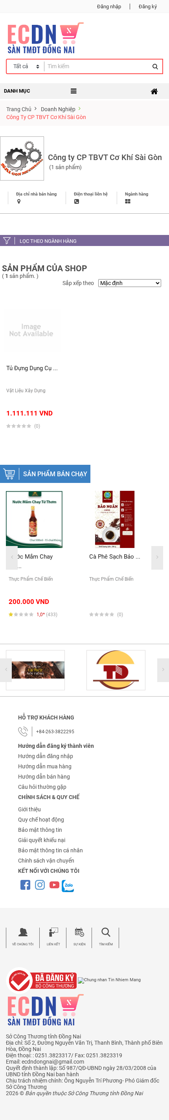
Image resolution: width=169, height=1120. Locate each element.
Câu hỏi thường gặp (42, 787)
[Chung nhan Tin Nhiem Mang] (109, 980)
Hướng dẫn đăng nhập (45, 756)
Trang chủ (18, 109)
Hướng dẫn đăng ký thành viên (56, 746)
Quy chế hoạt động (41, 819)
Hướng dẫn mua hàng (45, 766)
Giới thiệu (29, 809)
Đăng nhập (109, 6)
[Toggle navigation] (154, 91)
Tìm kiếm (106, 944)
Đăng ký (148, 6)
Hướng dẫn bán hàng (44, 776)
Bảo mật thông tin (40, 830)
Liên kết (53, 944)
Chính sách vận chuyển (46, 860)
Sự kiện (79, 944)
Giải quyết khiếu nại (41, 840)
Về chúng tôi (22, 944)
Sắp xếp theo (78, 283)
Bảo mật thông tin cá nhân (50, 850)
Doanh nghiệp (58, 109)
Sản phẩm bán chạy (55, 474)
